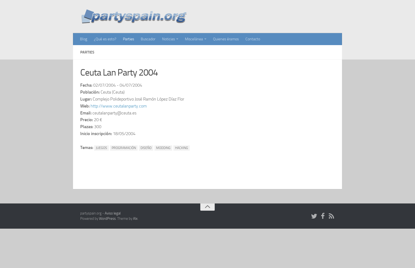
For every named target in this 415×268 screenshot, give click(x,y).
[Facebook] (322, 216)
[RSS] (331, 216)
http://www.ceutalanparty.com (119, 106)
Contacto (252, 39)
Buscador (148, 39)
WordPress (107, 218)
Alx (135, 218)
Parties (128, 39)
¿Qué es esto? (105, 39)
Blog (83, 39)
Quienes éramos (226, 39)
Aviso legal (113, 213)
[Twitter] (314, 216)
